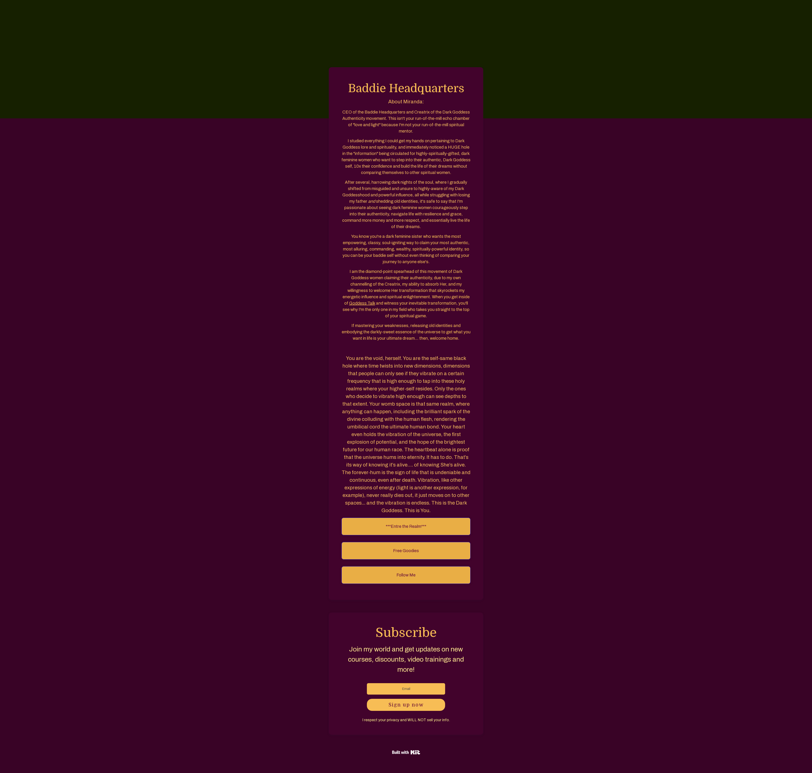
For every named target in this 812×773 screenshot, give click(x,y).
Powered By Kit (406, 752)
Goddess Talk (362, 303)
